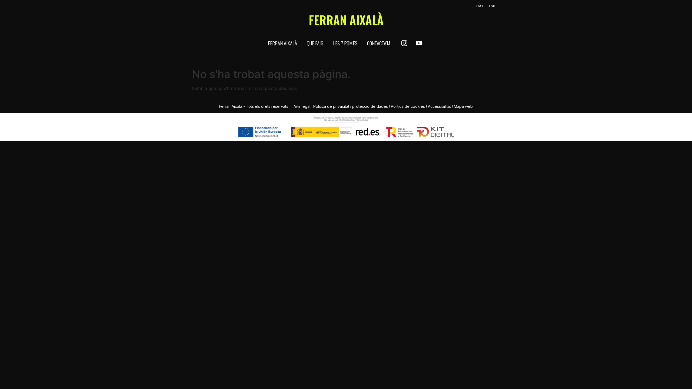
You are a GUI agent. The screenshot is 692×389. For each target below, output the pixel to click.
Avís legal (302, 106)
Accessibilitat (439, 106)
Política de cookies (408, 106)
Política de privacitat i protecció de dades (350, 106)
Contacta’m (378, 43)
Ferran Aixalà (282, 43)
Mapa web (463, 106)
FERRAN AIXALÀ (346, 20)
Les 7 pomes (345, 43)
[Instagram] (404, 43)
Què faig (315, 43)
